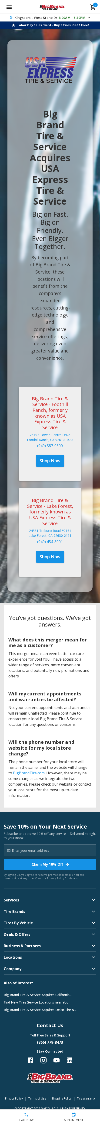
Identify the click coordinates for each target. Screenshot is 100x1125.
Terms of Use (37, 1098)
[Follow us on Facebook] (30, 1060)
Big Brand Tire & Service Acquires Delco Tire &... (40, 1010)
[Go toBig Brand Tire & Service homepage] (52, 7)
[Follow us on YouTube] (56, 1060)
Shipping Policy (61, 1098)
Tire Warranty (86, 1098)
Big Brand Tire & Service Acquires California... (38, 995)
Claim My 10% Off (47, 864)
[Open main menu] (9, 7)
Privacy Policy (55, 878)
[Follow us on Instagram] (43, 1060)
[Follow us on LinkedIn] (69, 1060)
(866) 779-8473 (50, 1042)
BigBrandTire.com (29, 773)
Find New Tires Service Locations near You (36, 1002)
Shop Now (50, 460)
